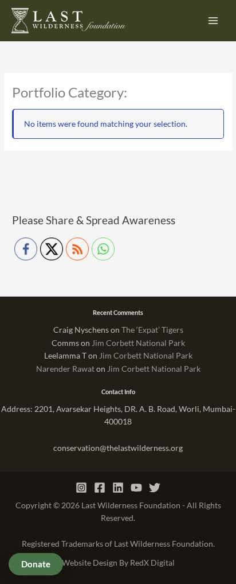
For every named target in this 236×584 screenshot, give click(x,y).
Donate (35, 564)
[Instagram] (81, 487)
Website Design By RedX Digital (118, 562)
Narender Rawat (65, 368)
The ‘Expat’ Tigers (152, 329)
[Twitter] (154, 487)
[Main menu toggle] (213, 21)
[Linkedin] (118, 487)
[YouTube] (136, 487)
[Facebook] (99, 487)
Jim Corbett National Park (138, 343)
